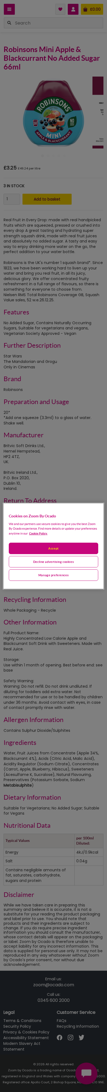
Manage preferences (53, 575)
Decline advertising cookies (53, 561)
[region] (54, 546)
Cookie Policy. (38, 533)
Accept (53, 548)
